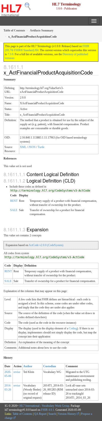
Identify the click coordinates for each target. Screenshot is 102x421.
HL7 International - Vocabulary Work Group (44, 405)
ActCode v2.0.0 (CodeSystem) (46, 245)
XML (23, 147)
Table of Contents (22, 414)
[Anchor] (95, 72)
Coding (73, 328)
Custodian (49, 366)
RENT (14, 201)
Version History (67, 414)
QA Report (40, 414)
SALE (13, 210)
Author (27, 366)
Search (52, 414)
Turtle (41, 147)
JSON (32, 147)
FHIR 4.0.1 (47, 409)
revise (17, 372)
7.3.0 (10, 54)
